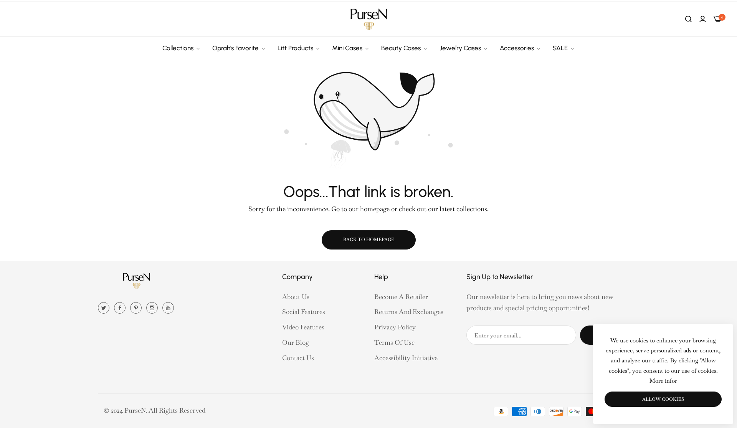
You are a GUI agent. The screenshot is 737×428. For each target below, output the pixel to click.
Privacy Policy (395, 327)
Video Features (303, 327)
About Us (295, 296)
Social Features (303, 311)
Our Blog (295, 342)
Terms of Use (394, 342)
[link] (182, 48)
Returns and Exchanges (408, 311)
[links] (105, 307)
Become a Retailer (401, 296)
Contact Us (298, 358)
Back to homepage (368, 239)
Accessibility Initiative (406, 358)
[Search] (688, 19)
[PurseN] (368, 19)
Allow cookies (663, 399)
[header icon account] (702, 19)
